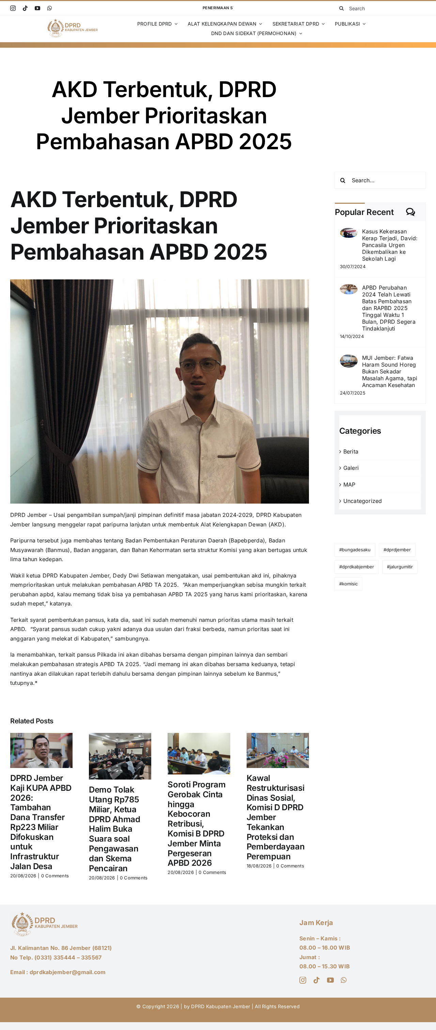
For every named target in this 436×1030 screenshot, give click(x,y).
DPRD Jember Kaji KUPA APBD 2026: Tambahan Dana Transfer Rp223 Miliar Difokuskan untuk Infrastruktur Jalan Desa (41, 822)
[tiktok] (25, 8)
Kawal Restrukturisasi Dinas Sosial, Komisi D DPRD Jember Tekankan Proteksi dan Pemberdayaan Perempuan (276, 817)
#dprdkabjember (356, 566)
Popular (349, 212)
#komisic (348, 583)
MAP (349, 484)
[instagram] (13, 8)
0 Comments (55, 875)
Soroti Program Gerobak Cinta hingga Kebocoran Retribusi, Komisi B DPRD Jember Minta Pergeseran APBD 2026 (196, 824)
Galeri (351, 467)
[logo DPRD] (73, 21)
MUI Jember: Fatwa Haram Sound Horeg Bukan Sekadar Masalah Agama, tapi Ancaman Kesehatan (390, 371)
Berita (350, 451)
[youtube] (37, 8)
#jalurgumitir (400, 566)
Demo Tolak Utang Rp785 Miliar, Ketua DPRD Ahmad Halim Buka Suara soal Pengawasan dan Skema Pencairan (114, 829)
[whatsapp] (49, 8)
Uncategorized (362, 500)
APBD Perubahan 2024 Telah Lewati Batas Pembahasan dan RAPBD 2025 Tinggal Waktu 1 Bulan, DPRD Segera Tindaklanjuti (389, 308)
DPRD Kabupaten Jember (220, 1006)
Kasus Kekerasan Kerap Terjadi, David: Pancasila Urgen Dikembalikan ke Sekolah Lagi (390, 245)
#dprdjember (397, 549)
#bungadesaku (355, 549)
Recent (380, 212)
